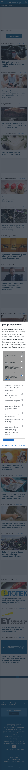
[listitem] (14, 352)
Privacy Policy (22, 445)
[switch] (22, 356)
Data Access (14, 445)
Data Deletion (5, 445)
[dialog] (14, 385)
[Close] (24, 324)
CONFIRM (8, 439)
